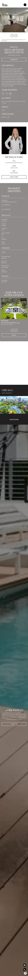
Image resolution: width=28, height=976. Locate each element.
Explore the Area (14, 419)
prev (12, 35)
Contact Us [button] (14, 724)
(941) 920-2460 (14, 167)
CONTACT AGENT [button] (14, 177)
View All (14, 335)
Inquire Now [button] (14, 59)
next (15, 35)
